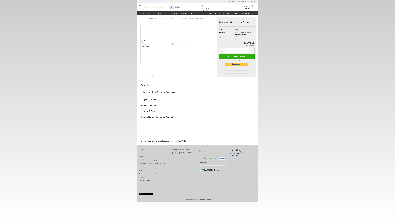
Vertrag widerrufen (146, 193)
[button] (230, 1)
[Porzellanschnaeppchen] (152, 7)
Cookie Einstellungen (145, 180)
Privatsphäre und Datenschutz (147, 174)
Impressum (142, 153)
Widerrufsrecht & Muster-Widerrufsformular (152, 163)
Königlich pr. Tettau (242, 13)
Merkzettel (253, 1)
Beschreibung (147, 76)
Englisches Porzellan (156, 13)
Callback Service (143, 177)
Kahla (221, 13)
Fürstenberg (194, 13)
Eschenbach (172, 13)
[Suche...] (204, 7)
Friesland (183, 13)
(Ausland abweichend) (240, 34)
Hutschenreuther (209, 13)
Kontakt (141, 156)
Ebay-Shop (142, 167)
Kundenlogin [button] (242, 1)
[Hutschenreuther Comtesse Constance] (184, 44)
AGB (140, 170)
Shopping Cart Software (190, 199)
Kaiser (229, 13)
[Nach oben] (389, 218)
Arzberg (142, 13)
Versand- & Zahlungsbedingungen (148, 160)
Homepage (172, 141)
